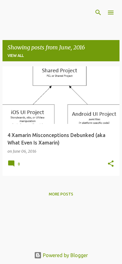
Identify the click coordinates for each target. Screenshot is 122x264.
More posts (61, 194)
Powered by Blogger (65, 255)
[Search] (98, 12)
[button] (110, 164)
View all (16, 55)
